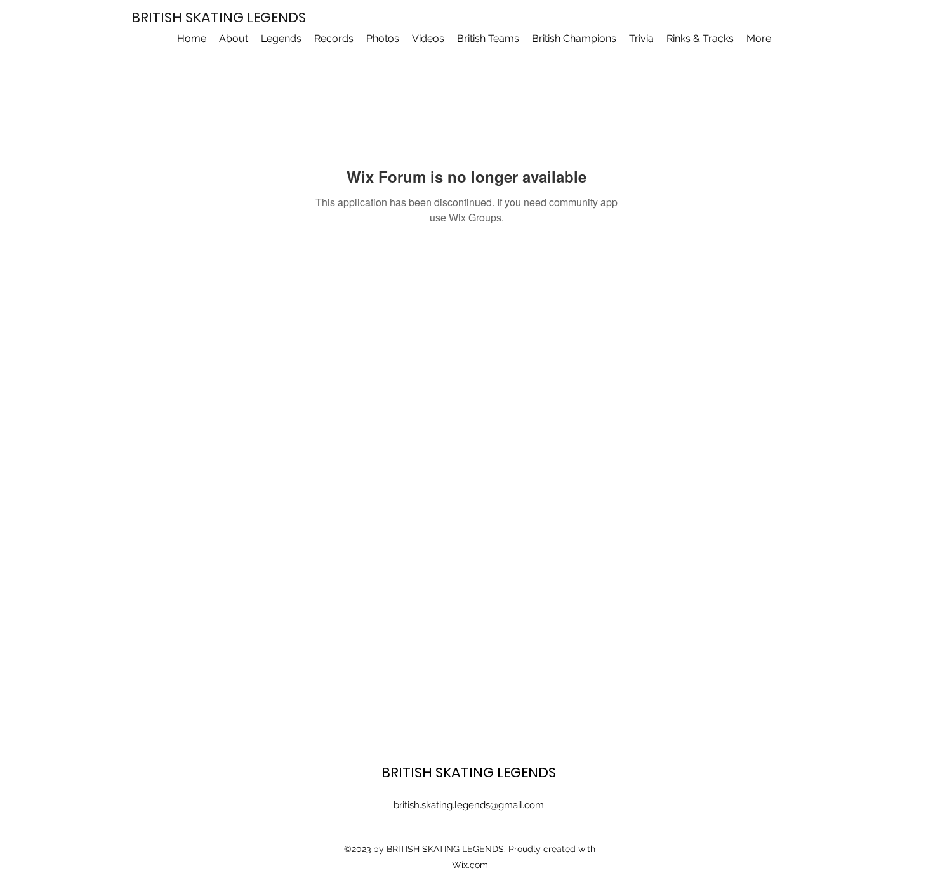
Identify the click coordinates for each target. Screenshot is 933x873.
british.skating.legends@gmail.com (469, 805)
